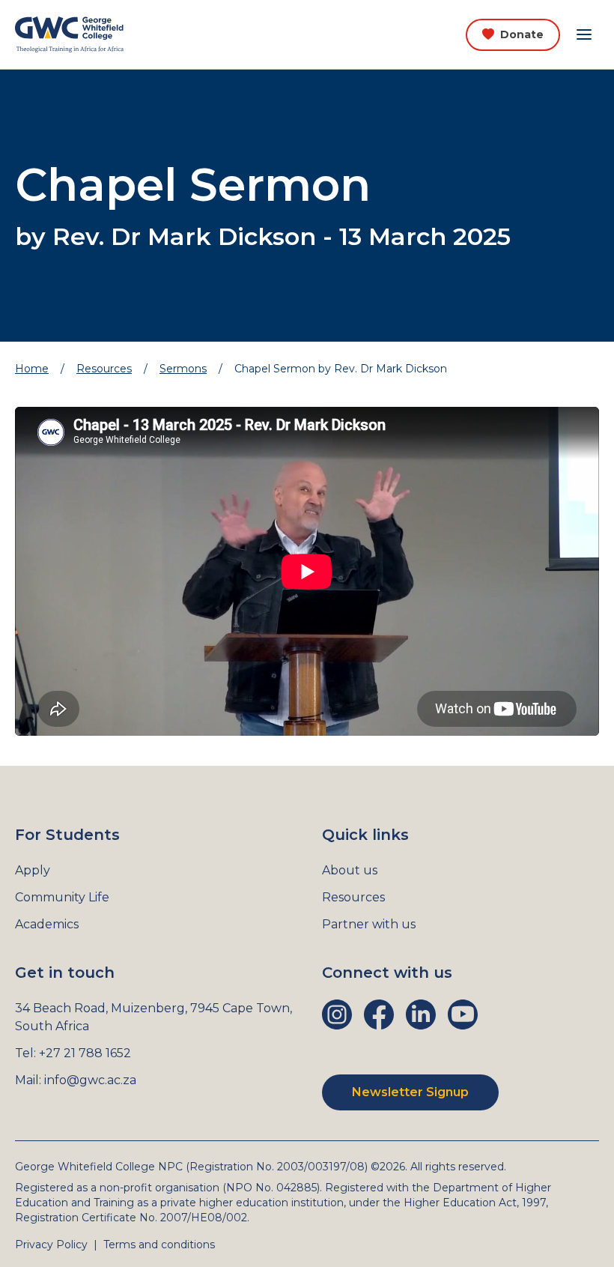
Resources (104, 368)
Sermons (183, 368)
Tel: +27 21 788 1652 (73, 1053)
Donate (522, 34)
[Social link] (337, 1014)
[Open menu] (584, 34)
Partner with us (369, 924)
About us (349, 870)
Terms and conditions (159, 1244)
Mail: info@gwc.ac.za (75, 1080)
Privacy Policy (51, 1244)
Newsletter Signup (410, 1092)
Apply (32, 870)
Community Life (62, 897)
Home (32, 368)
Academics (47, 924)
